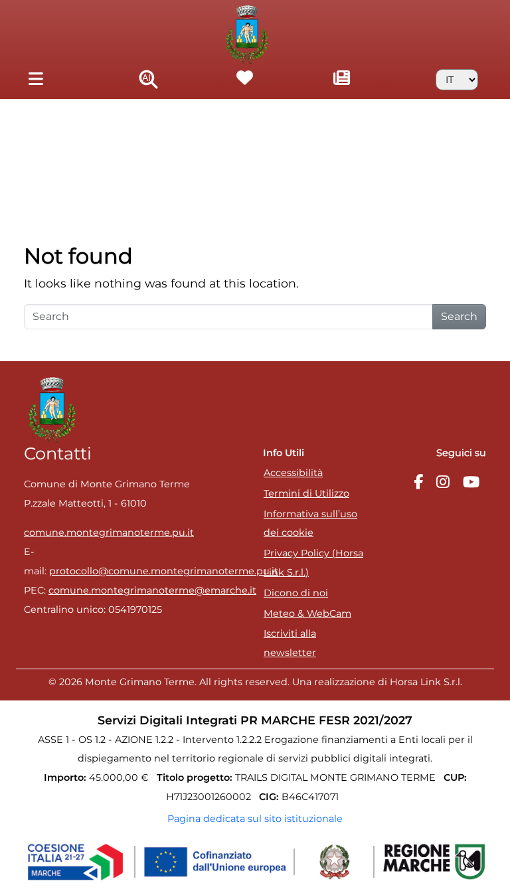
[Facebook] (418, 482)
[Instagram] (443, 482)
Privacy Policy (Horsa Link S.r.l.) (313, 562)
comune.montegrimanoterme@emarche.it (152, 590)
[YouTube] (471, 482)
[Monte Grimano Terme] (247, 34)
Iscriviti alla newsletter (290, 643)
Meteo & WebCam (307, 613)
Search (459, 316)
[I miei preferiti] (245, 79)
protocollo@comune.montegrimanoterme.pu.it (163, 571)
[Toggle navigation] (35, 79)
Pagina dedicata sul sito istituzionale (255, 819)
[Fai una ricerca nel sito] (148, 79)
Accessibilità (293, 473)
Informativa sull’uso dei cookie (310, 523)
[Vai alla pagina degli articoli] (342, 79)
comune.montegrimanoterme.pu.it (109, 532)
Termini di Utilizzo (306, 493)
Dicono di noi (296, 593)
